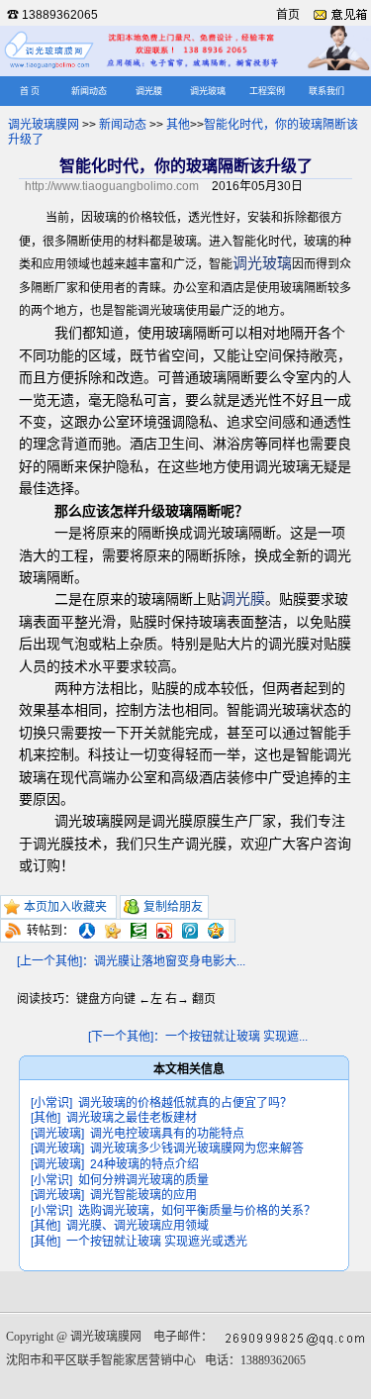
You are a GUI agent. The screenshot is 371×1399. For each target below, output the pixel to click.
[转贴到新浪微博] (164, 931)
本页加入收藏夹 (65, 907)
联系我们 (326, 91)
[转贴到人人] (87, 931)
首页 (288, 15)
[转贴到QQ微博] (190, 931)
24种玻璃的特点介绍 (144, 1164)
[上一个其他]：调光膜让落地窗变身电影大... (131, 961)
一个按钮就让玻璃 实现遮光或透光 (156, 1242)
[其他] (45, 1118)
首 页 (30, 91)
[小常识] (51, 1103)
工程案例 (267, 91)
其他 (178, 125)
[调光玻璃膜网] (50, 66)
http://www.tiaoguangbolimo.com (112, 186)
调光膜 (149, 91)
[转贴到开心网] (113, 931)
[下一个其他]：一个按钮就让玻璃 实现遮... (198, 1037)
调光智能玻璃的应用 (143, 1195)
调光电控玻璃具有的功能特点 (167, 1134)
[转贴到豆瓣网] (138, 931)
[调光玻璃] (57, 1134)
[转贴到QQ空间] (216, 931)
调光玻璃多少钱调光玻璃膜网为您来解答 (197, 1148)
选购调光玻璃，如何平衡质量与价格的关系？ (197, 1211)
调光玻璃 (208, 91)
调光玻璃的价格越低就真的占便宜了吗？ (185, 1103)
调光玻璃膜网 (43, 125)
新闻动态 (89, 91)
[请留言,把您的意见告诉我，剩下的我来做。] (340, 15)
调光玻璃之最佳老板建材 (131, 1118)
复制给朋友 (173, 907)
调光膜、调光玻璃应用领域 (137, 1226)
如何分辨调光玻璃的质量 (143, 1180)
